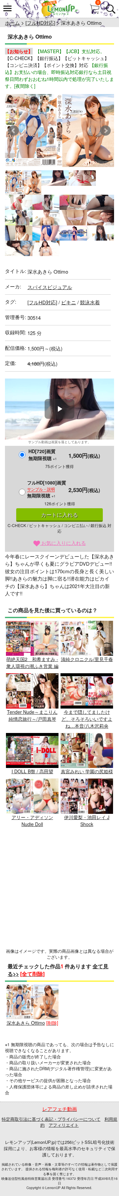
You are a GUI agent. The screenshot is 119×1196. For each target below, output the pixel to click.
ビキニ (68, 302)
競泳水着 (90, 302)
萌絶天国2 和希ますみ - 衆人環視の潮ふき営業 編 (32, 662)
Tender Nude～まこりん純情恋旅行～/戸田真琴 (32, 715)
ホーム (12, 22)
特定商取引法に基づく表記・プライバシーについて (51, 1119)
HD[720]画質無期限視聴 (42, 454)
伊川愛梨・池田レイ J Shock (86, 820)
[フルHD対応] (40, 22)
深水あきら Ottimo (26, 1022)
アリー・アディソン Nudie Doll (32, 820)
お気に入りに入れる (63, 542)
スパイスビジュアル (49, 286)
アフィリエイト (64, 1125)
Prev (13, 130)
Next (105, 130)
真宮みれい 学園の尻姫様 (87, 771)
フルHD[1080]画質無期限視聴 (46, 489)
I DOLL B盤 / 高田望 (32, 771)
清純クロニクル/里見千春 (87, 659)
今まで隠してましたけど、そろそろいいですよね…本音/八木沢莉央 (86, 719)
